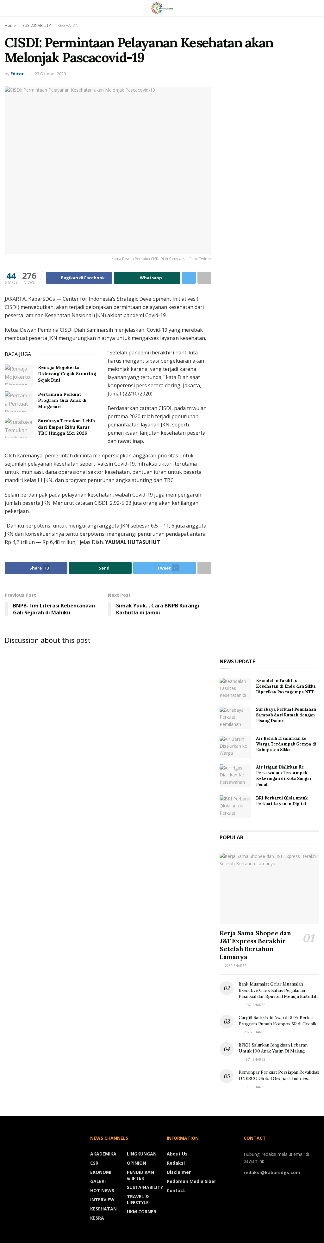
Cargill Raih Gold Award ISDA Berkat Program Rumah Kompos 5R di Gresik (277, 1021)
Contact (176, 1190)
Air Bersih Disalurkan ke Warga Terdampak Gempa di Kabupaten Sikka (286, 744)
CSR (94, 1163)
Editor (17, 73)
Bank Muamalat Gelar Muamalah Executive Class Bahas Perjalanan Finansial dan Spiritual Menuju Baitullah (278, 990)
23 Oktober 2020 (50, 73)
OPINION (136, 1163)
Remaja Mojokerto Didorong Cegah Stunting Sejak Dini (67, 374)
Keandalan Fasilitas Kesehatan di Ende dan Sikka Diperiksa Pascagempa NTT (286, 686)
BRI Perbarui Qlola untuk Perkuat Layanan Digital (282, 800)
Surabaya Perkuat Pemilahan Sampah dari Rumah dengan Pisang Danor (286, 715)
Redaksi (176, 1163)
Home (10, 25)
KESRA (97, 1218)
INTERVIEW (102, 1200)
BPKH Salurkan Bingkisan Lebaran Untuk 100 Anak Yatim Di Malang (273, 1048)
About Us (177, 1154)
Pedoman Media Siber (191, 1181)
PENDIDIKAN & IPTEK (140, 1175)
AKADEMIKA (103, 1154)
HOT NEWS (102, 1190)
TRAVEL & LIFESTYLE (138, 1199)
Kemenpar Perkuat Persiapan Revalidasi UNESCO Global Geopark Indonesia (279, 1075)
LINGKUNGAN (142, 1154)
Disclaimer (179, 1172)
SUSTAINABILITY (36, 25)
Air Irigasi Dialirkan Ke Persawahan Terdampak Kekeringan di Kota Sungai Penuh (283, 775)
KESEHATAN (68, 25)
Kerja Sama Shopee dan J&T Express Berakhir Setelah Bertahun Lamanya (255, 945)
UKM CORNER (141, 1212)
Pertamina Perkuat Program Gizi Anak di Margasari (62, 400)
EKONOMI (100, 1172)
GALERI (98, 1181)
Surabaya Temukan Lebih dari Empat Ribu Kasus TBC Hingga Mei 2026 (66, 427)
